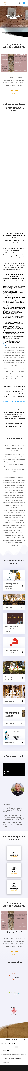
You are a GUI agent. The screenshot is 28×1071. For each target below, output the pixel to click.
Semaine (7, 1043)
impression (5, 1062)
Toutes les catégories (14, 1059)
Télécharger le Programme (14, 92)
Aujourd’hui (6, 1050)
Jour (13, 1043)
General (4, 1059)
